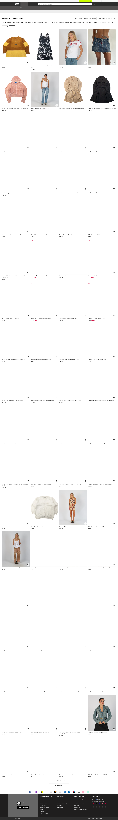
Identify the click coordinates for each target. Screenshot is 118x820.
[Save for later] (28, 62)
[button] (93, 803)
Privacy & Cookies (91, 818)
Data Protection (43, 811)
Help (41, 799)
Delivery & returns (43, 803)
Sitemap (41, 809)
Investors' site (60, 805)
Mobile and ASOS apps (79, 799)
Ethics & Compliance (44, 813)
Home (3, 14)
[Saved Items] (98, 4)
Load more (59, 785)
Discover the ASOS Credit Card (80, 809)
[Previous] (73, 18)
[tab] (17, 8)
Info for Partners (77, 807)
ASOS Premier (43, 805)
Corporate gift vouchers (79, 803)
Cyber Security (60, 807)
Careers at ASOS (60, 801)
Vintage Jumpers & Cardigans (105, 18)
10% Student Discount (44, 807)
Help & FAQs (96, 1)
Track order (42, 801)
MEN (32, 4)
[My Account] (95, 4)
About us (59, 799)
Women (8, 14)
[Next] (114, 18)
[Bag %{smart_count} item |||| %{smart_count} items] (101, 4)
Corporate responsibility (62, 803)
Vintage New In (78, 18)
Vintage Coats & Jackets (90, 18)
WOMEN (24, 4)
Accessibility (101, 818)
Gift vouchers (77, 801)
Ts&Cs (97, 818)
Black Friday (76, 805)
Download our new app (85, 1)
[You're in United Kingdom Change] (101, 1)
